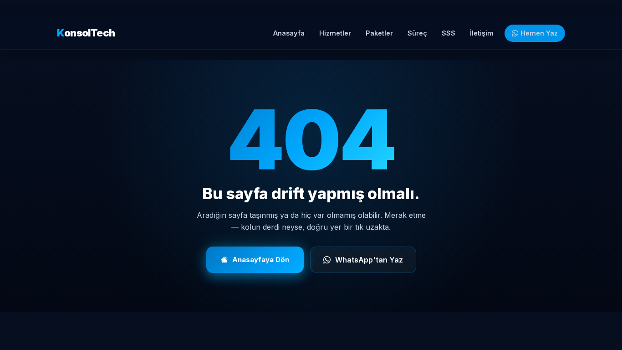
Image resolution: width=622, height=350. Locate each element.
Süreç (417, 33)
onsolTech (86, 33)
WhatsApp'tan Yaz (369, 259)
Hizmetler (335, 33)
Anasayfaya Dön (260, 259)
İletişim (482, 33)
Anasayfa (289, 33)
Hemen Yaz (538, 33)
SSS (448, 33)
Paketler (379, 33)
